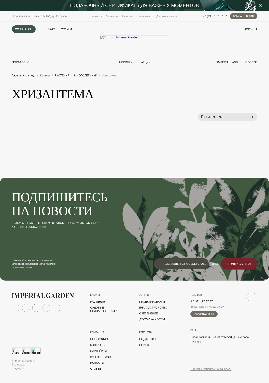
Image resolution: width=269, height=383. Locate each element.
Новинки (125, 62)
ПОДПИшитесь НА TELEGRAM (185, 263)
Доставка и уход (152, 319)
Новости (250, 62)
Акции (145, 62)
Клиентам (145, 332)
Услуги (66, 29)
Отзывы (96, 368)
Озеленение (148, 313)
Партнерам (112, 16)
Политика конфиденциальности (210, 368)
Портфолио (21, 62)
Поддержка (147, 339)
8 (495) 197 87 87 (201, 301)
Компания (97, 332)
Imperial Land (227, 62)
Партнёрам (98, 350)
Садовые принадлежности (103, 309)
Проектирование (152, 301)
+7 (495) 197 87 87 (215, 16)
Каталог (95, 295)
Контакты (97, 16)
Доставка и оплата (166, 16)
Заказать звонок (243, 16)
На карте (196, 342)
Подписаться (239, 263)
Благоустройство (153, 307)
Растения (97, 301)
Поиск (144, 345)
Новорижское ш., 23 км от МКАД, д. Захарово (39, 16)
